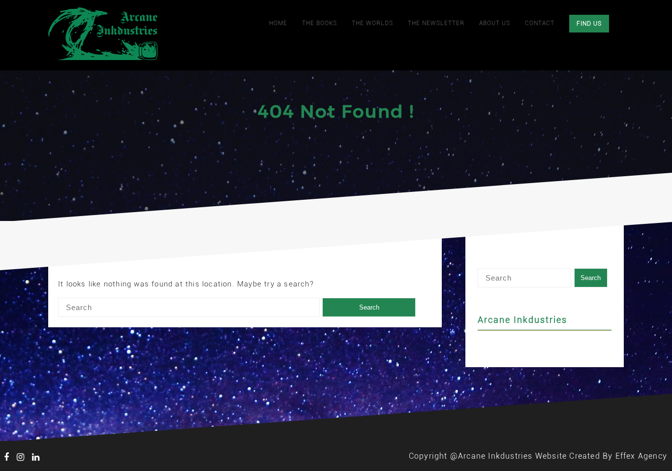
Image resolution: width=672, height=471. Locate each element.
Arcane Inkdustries (522, 319)
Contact (539, 23)
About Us (494, 23)
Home (278, 23)
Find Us (589, 23)
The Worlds (372, 23)
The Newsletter (436, 23)
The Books (319, 23)
